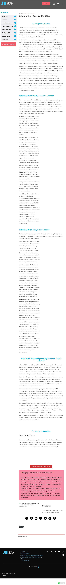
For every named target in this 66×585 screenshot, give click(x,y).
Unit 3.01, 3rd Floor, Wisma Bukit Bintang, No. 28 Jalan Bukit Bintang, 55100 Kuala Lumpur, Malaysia (31, 557)
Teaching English (6, 33)
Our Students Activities (41, 431)
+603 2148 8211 (25, 553)
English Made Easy (6, 29)
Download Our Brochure (9, 44)
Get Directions (25, 560)
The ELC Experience (6, 23)
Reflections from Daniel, (28, 96)
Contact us (45, 510)
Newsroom (32, 13)
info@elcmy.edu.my (25, 552)
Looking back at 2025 (41, 24)
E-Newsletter (5, 39)
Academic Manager (46, 96)
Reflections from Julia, (28, 230)
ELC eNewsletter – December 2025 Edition (34, 16)
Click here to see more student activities (41, 466)
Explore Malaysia (6, 36)
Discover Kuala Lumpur (7, 26)
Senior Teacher (43, 230)
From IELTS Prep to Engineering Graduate (38, 358)
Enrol (46, 4)
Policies (4, 575)
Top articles (5, 16)
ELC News (4, 19)
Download (21, 526)
